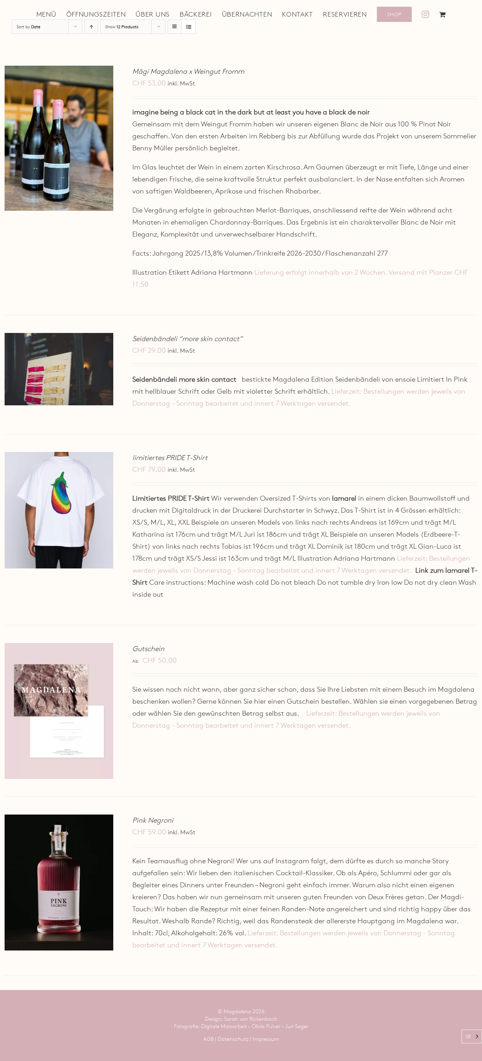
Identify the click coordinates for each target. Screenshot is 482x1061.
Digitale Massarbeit (224, 1026)
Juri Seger (296, 1026)
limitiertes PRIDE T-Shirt (169, 457)
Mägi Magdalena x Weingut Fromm (188, 71)
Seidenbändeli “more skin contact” (187, 338)
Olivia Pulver (266, 1026)
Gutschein (148, 648)
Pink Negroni (152, 820)
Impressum (266, 1039)
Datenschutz (233, 1039)
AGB (208, 1039)
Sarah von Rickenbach (250, 1018)
